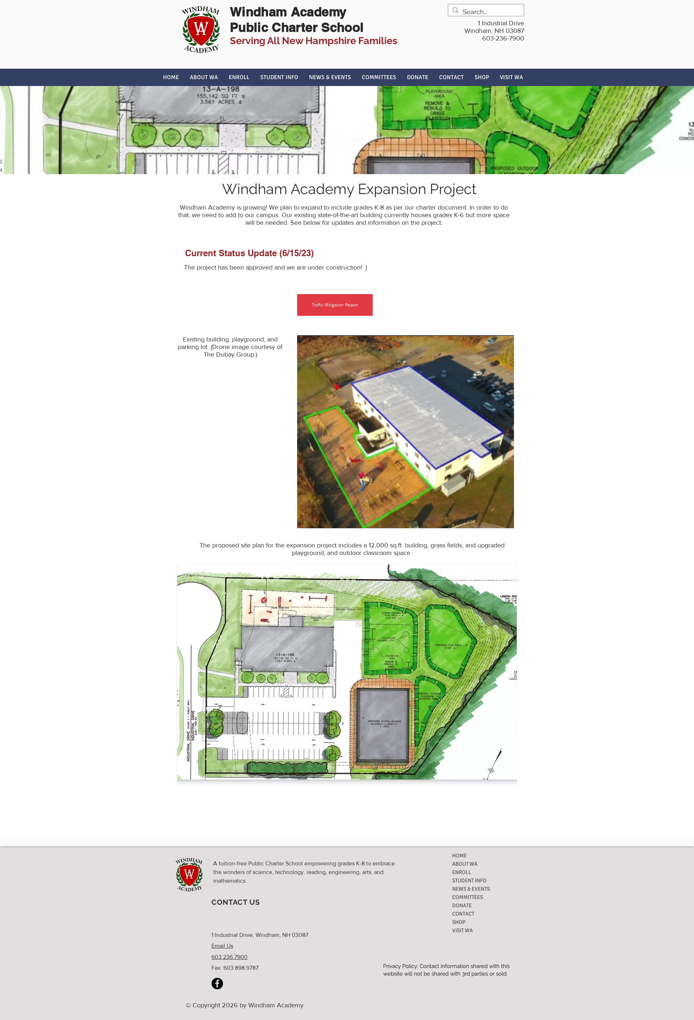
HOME (459, 855)
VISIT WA (462, 930)
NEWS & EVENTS (471, 889)
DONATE (462, 905)
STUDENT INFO (469, 880)
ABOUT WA (464, 864)
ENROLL (461, 872)
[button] (203, 77)
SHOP (459, 922)
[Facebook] (217, 983)
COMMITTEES (467, 897)
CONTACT (463, 914)
